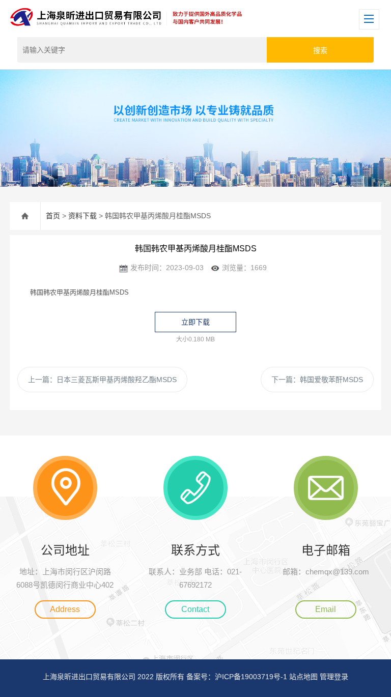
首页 (53, 216)
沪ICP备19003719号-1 (251, 677)
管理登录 (334, 677)
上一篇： (102, 379)
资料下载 (82, 216)
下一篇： (317, 379)
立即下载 (195, 322)
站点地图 (303, 677)
